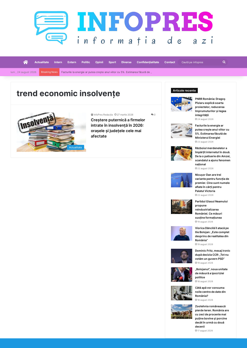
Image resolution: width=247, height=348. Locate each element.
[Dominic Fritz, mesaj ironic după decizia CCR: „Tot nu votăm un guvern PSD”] (181, 256)
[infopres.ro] (123, 28)
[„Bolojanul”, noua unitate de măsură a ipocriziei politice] (181, 274)
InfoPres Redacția (103, 114)
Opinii (99, 62)
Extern (72, 62)
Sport (112, 62)
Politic (86, 62)
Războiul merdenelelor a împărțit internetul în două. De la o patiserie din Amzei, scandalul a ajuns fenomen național (212, 156)
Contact (169, 62)
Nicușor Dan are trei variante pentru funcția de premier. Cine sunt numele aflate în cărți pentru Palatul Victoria (212, 183)
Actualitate (42, 62)
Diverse (126, 62)
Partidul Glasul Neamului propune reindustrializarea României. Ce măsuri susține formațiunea (211, 209)
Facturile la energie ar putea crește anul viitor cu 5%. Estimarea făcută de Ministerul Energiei (117, 72)
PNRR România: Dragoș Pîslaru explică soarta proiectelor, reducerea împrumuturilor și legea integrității (210, 107)
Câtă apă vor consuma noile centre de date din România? (210, 291)
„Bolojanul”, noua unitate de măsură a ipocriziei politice (211, 273)
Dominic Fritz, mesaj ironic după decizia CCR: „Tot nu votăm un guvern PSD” (212, 254)
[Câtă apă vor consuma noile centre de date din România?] (181, 293)
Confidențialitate (148, 62)
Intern (58, 62)
